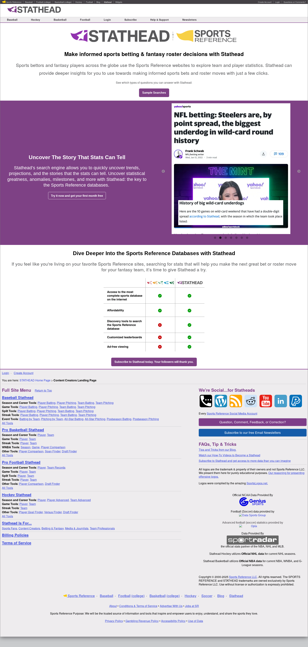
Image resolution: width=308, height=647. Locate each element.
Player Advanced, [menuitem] (58, 500)
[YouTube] (266, 401)
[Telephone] (206, 401)
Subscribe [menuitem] (130, 20)
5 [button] (236, 238)
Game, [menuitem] (36, 447)
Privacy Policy (114, 621)
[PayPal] (296, 401)
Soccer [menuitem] (206, 595)
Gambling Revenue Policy (142, 621)
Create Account (23, 373)
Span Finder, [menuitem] (53, 451)
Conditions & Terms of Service (138, 606)
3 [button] (225, 238)
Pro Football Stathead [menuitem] (21, 462)
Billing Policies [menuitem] (15, 535)
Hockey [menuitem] (78, 2)
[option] (231, 169)
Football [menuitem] (39, 2)
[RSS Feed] (236, 401)
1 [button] (215, 238)
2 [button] (220, 238)
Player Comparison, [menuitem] (31, 451)
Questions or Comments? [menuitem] (295, 2)
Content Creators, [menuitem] (30, 528)
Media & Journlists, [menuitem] (77, 528)
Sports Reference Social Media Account (232, 413)
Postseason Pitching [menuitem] (146, 419)
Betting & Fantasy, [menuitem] (53, 528)
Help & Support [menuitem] (159, 20)
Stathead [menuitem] (108, 2)
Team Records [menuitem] (56, 467)
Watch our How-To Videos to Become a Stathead (229, 455)
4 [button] (231, 238)
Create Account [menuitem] (264, 2)
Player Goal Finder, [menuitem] (31, 512)
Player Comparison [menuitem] (53, 447)
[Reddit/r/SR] (251, 401)
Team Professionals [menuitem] (102, 528)
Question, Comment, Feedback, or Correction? (252, 422)
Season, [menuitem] (26, 447)
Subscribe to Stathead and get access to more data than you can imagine (245, 461)
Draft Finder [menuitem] (69, 451)
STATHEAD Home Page (35, 380)
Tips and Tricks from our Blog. (217, 450)
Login (5, 373)
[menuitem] (19, 403)
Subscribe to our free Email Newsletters (252, 432)
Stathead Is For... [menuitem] (17, 523)
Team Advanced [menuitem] (80, 500)
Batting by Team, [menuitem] (29, 419)
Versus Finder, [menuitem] (53, 512)
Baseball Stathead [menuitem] (18, 397)
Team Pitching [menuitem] (105, 403)
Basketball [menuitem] (59, 2)
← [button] (163, 171)
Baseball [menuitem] (28, 2)
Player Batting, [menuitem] (47, 403)
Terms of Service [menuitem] (16, 543)
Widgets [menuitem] (118, 2)
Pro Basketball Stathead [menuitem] (23, 429)
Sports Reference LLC (243, 577)
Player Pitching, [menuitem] (67, 403)
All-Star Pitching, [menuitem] (95, 419)
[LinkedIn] (281, 401)
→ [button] (299, 171)
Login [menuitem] (277, 2)
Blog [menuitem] (98, 2)
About (113, 606)
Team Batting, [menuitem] (86, 403)
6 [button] (241, 238)
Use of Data (195, 621)
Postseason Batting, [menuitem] (119, 419)
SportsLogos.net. (257, 483)
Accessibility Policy (173, 621)
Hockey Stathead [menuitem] (16, 494)
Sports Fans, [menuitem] (10, 528)
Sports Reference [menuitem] (13, 2)
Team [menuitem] (50, 435)
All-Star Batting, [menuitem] (74, 419)
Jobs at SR (192, 606)
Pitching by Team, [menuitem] (52, 419)
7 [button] (247, 238)
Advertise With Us (171, 606)
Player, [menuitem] (42, 435)
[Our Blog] (221, 401)
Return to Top (43, 390)
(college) (47, 2)
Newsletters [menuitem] (189, 20)
